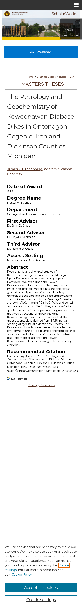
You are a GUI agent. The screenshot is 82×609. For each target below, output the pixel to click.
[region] (41, 574)
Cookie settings (41, 600)
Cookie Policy (22, 574)
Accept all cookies (41, 587)
